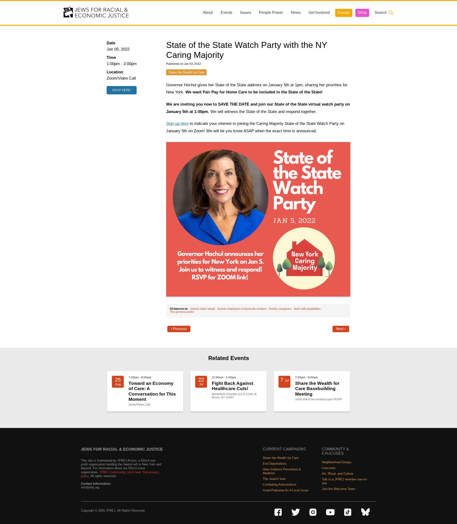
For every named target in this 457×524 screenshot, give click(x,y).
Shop (362, 12)
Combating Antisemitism (279, 484)
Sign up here (177, 123)
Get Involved (319, 12)
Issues (245, 12)
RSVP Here (122, 90)
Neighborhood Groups (337, 462)
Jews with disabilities (307, 308)
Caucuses (329, 468)
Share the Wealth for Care (186, 72)
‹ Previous (179, 329)
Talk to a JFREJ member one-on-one (345, 481)
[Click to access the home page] (96, 12)
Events (226, 12)
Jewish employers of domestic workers (242, 308)
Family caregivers (280, 308)
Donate (344, 12)
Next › (341, 329)
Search (381, 12)
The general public (182, 312)
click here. (134, 472)
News (296, 12)
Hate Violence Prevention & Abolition (282, 471)
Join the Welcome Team (338, 489)
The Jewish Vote (274, 479)
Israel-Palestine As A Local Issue (285, 490)
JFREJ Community (112, 472)
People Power (271, 12)
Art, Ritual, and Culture (337, 473)
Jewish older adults (202, 308)
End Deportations (275, 463)
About (208, 12)
